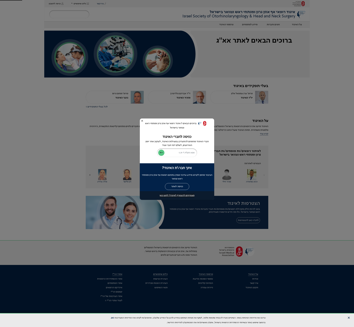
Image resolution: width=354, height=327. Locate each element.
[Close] (142, 121)
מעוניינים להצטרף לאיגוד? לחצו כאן (177, 195)
